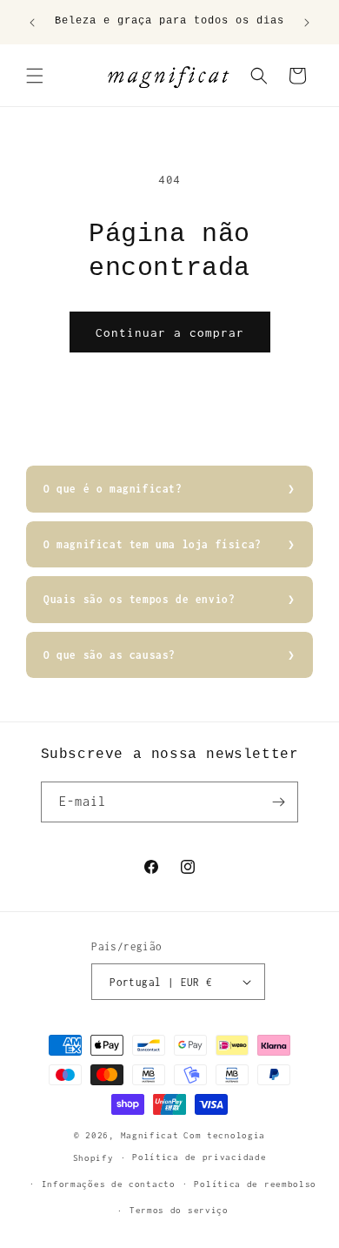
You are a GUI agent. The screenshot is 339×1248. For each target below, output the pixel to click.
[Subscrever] (278, 802)
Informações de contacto (109, 1184)
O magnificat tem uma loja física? (152, 544)
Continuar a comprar (170, 332)
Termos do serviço (179, 1210)
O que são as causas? (109, 655)
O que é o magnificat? (113, 488)
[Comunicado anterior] (32, 22)
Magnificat (150, 1135)
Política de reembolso (255, 1184)
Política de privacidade (199, 1157)
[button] (35, 76)
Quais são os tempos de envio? (139, 599)
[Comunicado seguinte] (307, 22)
